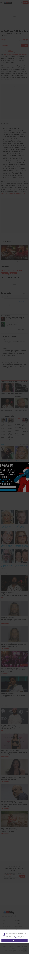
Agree (14, 940)
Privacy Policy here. (19, 937)
